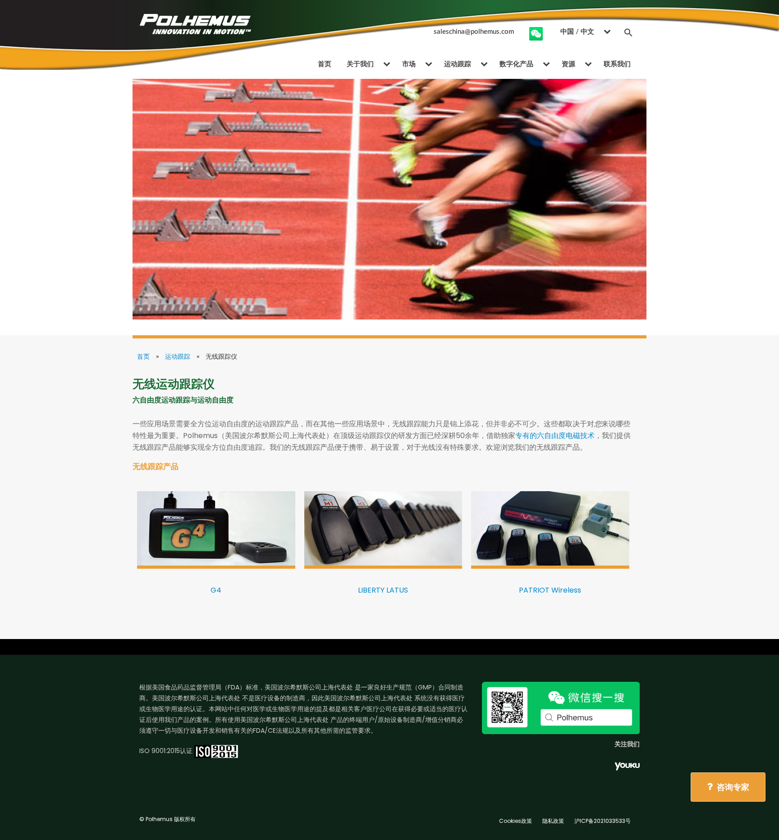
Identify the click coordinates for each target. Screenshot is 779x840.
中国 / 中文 (577, 31)
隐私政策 (553, 821)
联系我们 (617, 64)
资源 (568, 64)
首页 (324, 64)
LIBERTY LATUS (383, 590)
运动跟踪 (457, 64)
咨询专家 (732, 787)
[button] (628, 32)
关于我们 (360, 64)
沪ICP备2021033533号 (602, 821)
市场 (409, 64)
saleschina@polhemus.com (474, 31)
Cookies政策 (515, 821)
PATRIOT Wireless (550, 590)
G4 (216, 590)
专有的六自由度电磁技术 (555, 435)
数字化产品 (516, 64)
